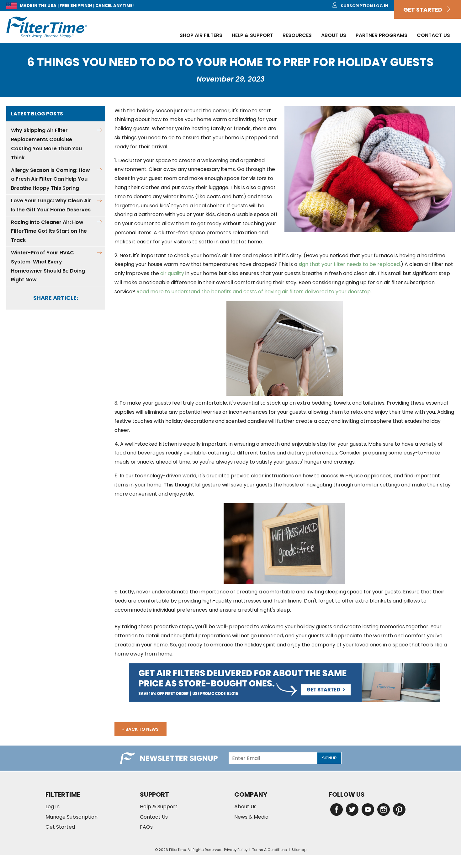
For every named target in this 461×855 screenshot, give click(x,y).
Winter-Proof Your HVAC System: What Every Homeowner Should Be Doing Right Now (48, 266)
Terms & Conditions (269, 849)
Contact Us (433, 35)
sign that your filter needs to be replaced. (349, 264)
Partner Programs (381, 35)
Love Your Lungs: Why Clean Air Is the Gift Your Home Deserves (51, 205)
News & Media (251, 817)
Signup (329, 758)
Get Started (424, 9)
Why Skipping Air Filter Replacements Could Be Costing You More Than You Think (46, 144)
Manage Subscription (71, 817)
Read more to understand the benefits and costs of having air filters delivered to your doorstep (253, 291)
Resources (297, 35)
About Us (333, 35)
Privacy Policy (235, 849)
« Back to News (140, 729)
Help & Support (252, 35)
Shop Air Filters (201, 35)
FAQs (146, 827)
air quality (172, 273)
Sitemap (299, 849)
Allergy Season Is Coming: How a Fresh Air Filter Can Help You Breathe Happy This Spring (50, 179)
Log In (52, 806)
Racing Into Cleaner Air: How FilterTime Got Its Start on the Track (49, 231)
